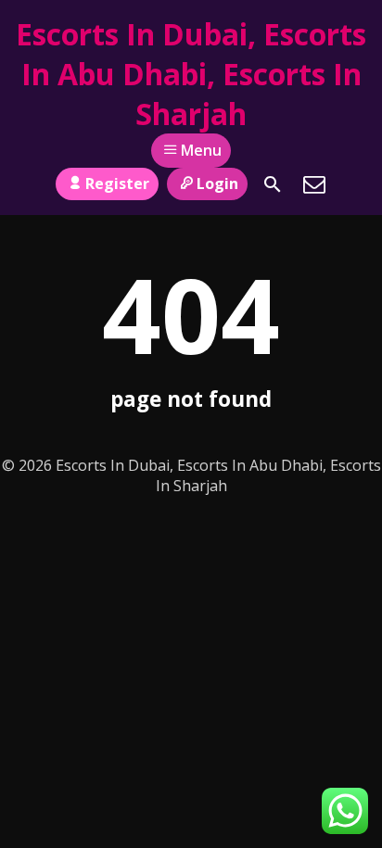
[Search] (272, 184)
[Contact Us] (314, 184)
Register (117, 183)
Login (217, 183)
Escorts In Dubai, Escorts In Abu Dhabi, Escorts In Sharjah (191, 73)
